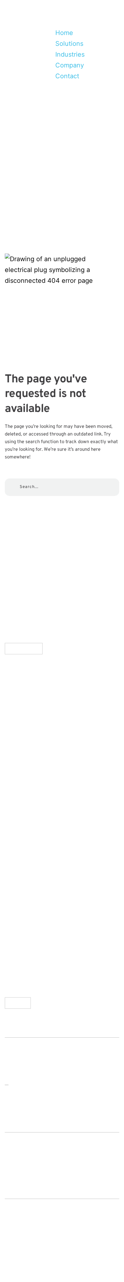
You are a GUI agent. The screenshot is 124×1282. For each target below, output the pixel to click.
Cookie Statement (38, 921)
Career (21, 870)
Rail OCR (24, 794)
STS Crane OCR (35, 726)
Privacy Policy (32, 887)
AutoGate (25, 709)
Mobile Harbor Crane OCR (50, 743)
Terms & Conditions (40, 904)
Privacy (16, 1251)
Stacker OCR (30, 777)
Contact (35, 1262)
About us (24, 835)
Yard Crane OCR (35, 760)
